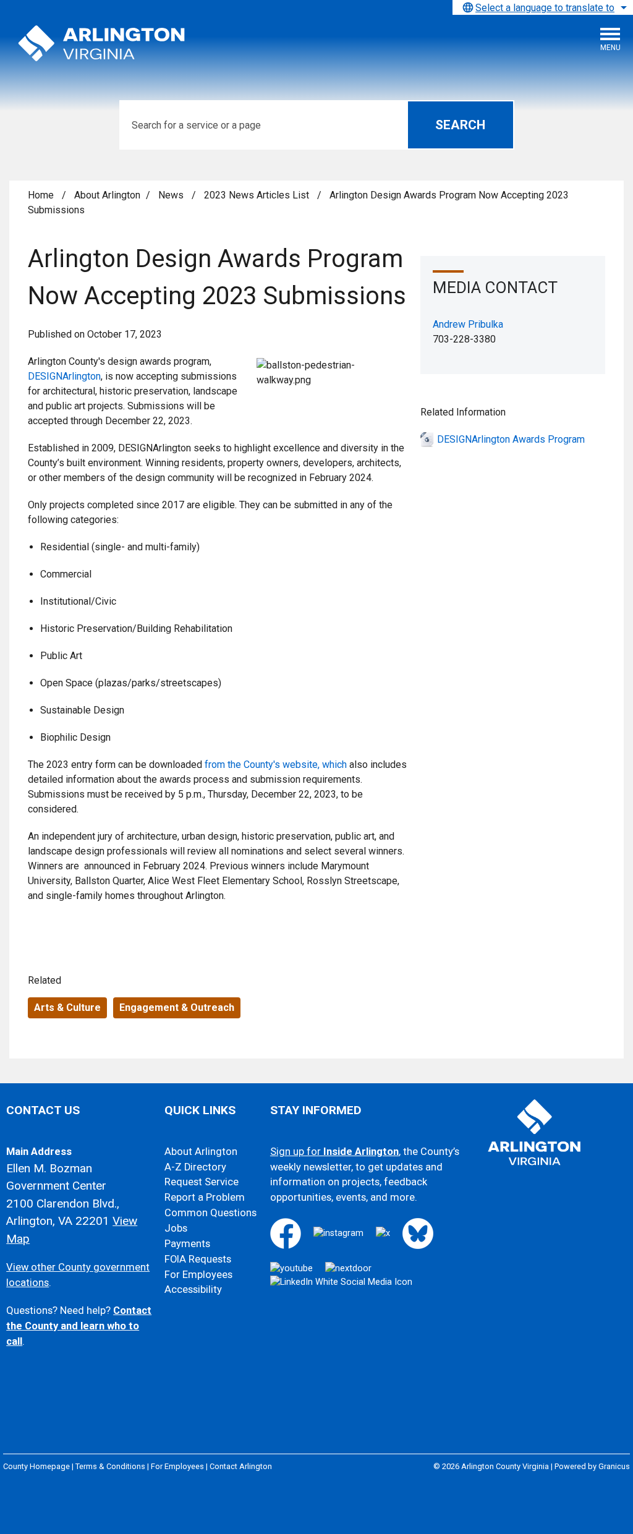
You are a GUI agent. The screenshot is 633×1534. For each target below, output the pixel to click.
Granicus (614, 1466)
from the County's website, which (276, 764)
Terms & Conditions (110, 1466)
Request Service (201, 1182)
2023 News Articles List (258, 195)
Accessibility (193, 1289)
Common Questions (210, 1213)
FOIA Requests (197, 1259)
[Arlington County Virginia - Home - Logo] (102, 43)
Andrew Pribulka (468, 324)
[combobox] (542, 7)
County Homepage (36, 1466)
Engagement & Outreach (176, 1007)
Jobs (175, 1228)
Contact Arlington (241, 1466)
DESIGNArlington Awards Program (511, 439)
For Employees (198, 1274)
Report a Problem (204, 1197)
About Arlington (107, 195)
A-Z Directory (195, 1167)
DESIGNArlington (64, 376)
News (172, 195)
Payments (187, 1244)
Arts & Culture (67, 1007)
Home (41, 195)
